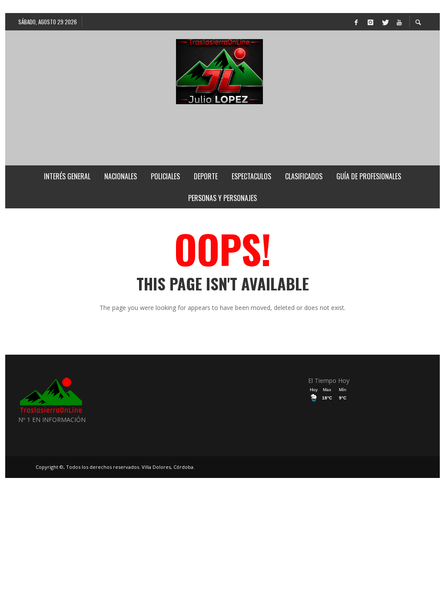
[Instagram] (370, 21)
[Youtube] (398, 21)
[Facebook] (355, 21)
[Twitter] (384, 21)
